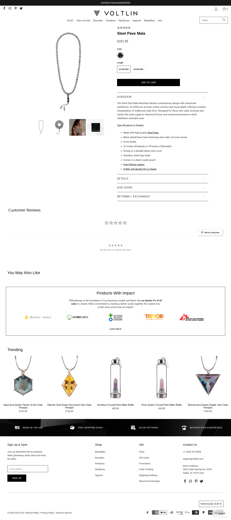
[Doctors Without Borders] (191, 317)
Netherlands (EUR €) (211, 503)
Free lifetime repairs (133, 164)
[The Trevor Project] (153, 317)
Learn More (115, 329)
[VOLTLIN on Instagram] (9, 9)
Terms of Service (64, 513)
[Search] (224, 20)
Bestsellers (100, 452)
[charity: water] (39, 317)
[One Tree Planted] (77, 317)
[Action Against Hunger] (115, 317)
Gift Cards (144, 457)
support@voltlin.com (193, 459)
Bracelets (99, 457)
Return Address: (190, 466)
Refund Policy (32, 513)
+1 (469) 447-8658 (192, 452)
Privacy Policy (47, 513)
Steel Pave (153, 132)
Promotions (145, 463)
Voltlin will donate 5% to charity (140, 169)
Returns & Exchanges (149, 481)
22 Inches (124, 69)
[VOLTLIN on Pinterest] (15, 9)
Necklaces (100, 469)
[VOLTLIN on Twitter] (21, 9)
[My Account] (216, 8)
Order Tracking (146, 469)
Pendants (99, 463)
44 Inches (138, 69)
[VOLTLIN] (116, 13)
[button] (160, 20)
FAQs (141, 452)
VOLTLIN (19, 513)
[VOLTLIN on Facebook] (4, 9)
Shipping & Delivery (148, 475)
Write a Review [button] (211, 232)
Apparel (99, 475)
